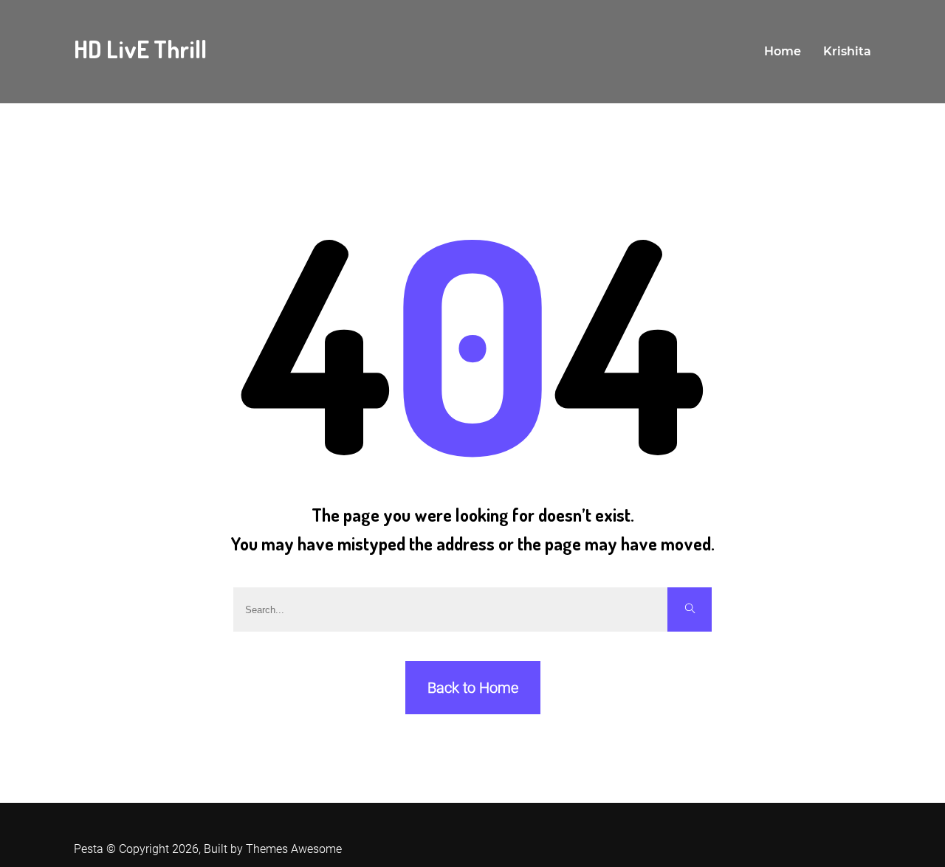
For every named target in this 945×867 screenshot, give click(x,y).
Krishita (847, 51)
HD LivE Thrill (140, 49)
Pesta (88, 849)
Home (782, 51)
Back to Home (472, 688)
